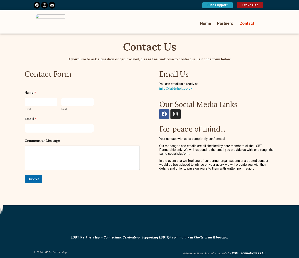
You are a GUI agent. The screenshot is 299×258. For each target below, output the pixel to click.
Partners (225, 23)
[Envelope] (52, 5)
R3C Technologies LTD (248, 253)
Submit (33, 179)
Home (205, 23)
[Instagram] (44, 5)
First (28, 109)
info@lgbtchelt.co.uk (175, 88)
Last (64, 109)
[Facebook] (37, 5)
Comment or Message (42, 141)
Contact (246, 23)
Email (30, 119)
